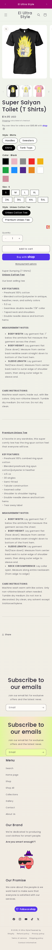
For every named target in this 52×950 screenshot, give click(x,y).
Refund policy (23, 933)
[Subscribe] (43, 707)
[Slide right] (49, 92)
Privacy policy (38, 933)
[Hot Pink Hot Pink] (5, 178)
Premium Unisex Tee (17, 220)
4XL (31, 199)
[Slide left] (3, 92)
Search (9, 768)
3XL (19, 199)
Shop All (10, 787)
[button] (6, 15)
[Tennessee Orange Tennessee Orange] (31, 170)
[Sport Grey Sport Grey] (22, 161)
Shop (8, 781)
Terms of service (19, 938)
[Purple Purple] (22, 170)
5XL (43, 199)
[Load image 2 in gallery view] (26, 91)
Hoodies (10, 140)
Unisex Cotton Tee (16, 212)
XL (34, 192)
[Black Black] (5, 161)
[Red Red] (31, 161)
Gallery (9, 801)
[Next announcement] (46, 4)
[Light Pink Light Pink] (14, 161)
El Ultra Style (24, 930)
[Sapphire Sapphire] (14, 170)
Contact (10, 807)
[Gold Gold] (40, 161)
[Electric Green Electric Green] (5, 170)
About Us (10, 814)
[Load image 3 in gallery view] (39, 91)
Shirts (8, 147)
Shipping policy (36, 938)
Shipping (6, 121)
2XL (7, 199)
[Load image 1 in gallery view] (13, 91)
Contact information (27, 942)
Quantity (6, 232)
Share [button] (8, 634)
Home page (12, 774)
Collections (12, 794)
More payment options (26, 264)
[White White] (40, 170)
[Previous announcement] (5, 4)
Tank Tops (26, 147)
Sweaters (28, 140)
